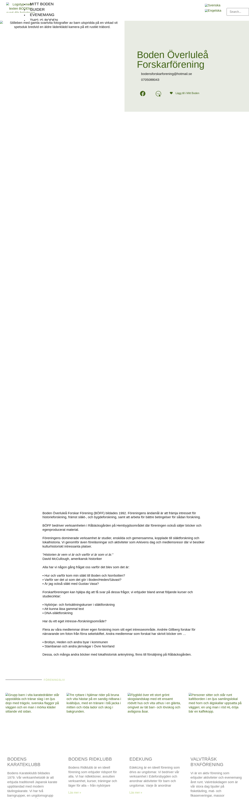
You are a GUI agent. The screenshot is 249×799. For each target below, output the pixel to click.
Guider (37, 9)
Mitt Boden (42, 4)
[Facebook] (142, 93)
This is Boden (44, 20)
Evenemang (42, 15)
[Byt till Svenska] (212, 5)
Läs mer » (74, 792)
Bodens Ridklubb (90, 759)
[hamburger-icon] (199, 2)
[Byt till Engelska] (213, 10)
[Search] (229, 18)
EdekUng (140, 759)
